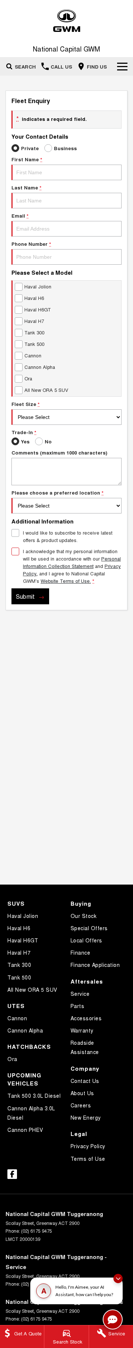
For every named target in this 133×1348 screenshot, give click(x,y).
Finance (81, 952)
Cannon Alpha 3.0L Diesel (31, 1112)
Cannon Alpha (25, 1030)
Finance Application (95, 964)
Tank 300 (19, 964)
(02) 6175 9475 (36, 1231)
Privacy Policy (88, 1146)
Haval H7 (18, 952)
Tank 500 (19, 977)
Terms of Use (88, 1158)
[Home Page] (66, 21)
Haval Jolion (22, 915)
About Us (82, 1093)
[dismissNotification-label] (118, 1278)
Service (80, 993)
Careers (81, 1105)
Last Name (26, 187)
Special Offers (89, 928)
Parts (78, 1006)
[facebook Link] (12, 1174)
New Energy (86, 1117)
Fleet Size (25, 403)
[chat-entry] (113, 1319)
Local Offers (86, 940)
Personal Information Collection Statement (72, 562)
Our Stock (84, 915)
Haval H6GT (22, 940)
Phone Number (31, 243)
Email (19, 215)
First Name (26, 159)
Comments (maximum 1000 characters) (59, 452)
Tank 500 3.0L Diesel (34, 1095)
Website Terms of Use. (66, 580)
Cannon (17, 1018)
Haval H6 (18, 928)
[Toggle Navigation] (122, 66)
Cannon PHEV (25, 1129)
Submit (25, 596)
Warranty (82, 1030)
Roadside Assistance (85, 1047)
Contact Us (85, 1080)
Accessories (86, 1018)
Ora (12, 1059)
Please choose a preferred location (57, 492)
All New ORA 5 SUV (32, 989)
